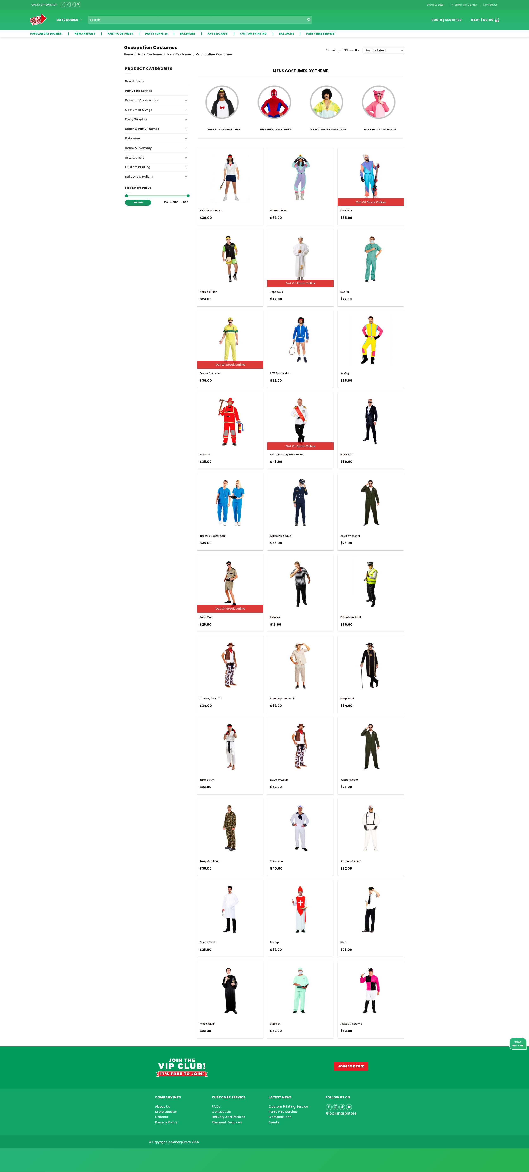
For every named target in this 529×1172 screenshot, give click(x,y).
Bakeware (132, 138)
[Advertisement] (33, 1153)
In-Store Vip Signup (464, 5)
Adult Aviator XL (350, 536)
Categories (67, 20)
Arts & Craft (134, 157)
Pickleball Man (208, 292)
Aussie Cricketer (210, 373)
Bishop (274, 942)
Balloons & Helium (139, 176)
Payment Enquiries (227, 1122)
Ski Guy (344, 373)
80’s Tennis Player (211, 210)
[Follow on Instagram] (68, 4)
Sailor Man (276, 861)
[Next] (402, 109)
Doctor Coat (208, 942)
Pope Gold (276, 292)
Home (128, 54)
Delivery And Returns (228, 1117)
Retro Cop (206, 617)
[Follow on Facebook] (63, 4)
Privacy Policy (166, 1122)
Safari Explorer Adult (282, 698)
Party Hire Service (138, 91)
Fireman (205, 454)
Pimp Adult (347, 698)
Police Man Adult (350, 617)
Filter (138, 202)
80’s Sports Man (280, 373)
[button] (483, 19)
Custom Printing (137, 167)
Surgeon (275, 1024)
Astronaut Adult (350, 861)
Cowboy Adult (279, 780)
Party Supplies (136, 119)
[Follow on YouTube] (77, 4)
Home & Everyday (138, 148)
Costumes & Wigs (138, 110)
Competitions (280, 1117)
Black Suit (346, 454)
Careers (161, 1117)
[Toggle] (186, 100)
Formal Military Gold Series (286, 454)
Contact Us (490, 5)
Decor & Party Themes (142, 129)
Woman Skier (278, 210)
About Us (162, 1106)
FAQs (216, 1106)
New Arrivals (134, 81)
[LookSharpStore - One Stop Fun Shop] (38, 19)
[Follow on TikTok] (72, 4)
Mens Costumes (179, 54)
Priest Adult (207, 1024)
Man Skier (346, 210)
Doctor (344, 292)
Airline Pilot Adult (280, 536)
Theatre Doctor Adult (213, 536)
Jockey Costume (351, 1024)
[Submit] (309, 20)
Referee (275, 617)
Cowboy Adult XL (210, 698)
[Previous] (198, 109)
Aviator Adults (349, 780)
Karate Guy (207, 780)
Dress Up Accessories (141, 100)
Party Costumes (149, 54)
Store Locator (436, 5)
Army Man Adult (210, 861)
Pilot (343, 942)
